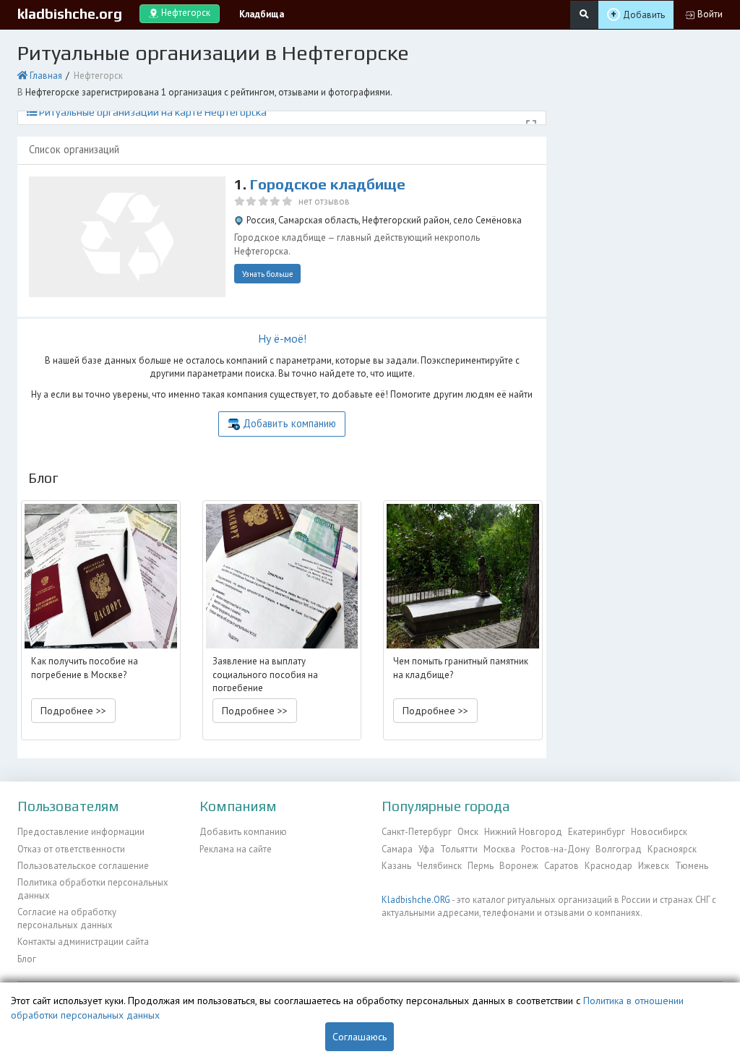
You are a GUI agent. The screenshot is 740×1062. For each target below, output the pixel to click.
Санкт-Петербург (417, 832)
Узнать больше (267, 274)
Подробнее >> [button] (73, 710)
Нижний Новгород (523, 832)
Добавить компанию (289, 423)
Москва (499, 849)
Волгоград (618, 849)
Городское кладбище (327, 184)
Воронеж (518, 866)
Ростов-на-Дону (555, 849)
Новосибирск (659, 832)
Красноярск (672, 849)
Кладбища (261, 14)
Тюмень (691, 866)
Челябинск (439, 866)
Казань (396, 866)
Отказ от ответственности (71, 849)
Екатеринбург (596, 832)
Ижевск (653, 866)
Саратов (561, 866)
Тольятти (459, 849)
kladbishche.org (69, 14)
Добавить (644, 15)
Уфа (426, 849)
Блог (26, 959)
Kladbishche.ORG (416, 900)
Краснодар (608, 866)
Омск (467, 832)
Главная (46, 75)
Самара (397, 849)
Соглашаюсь (359, 1036)
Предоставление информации (81, 832)
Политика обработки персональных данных (92, 889)
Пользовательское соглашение (83, 866)
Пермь (481, 866)
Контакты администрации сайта (83, 941)
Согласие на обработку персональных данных (66, 918)
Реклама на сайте (235, 849)
